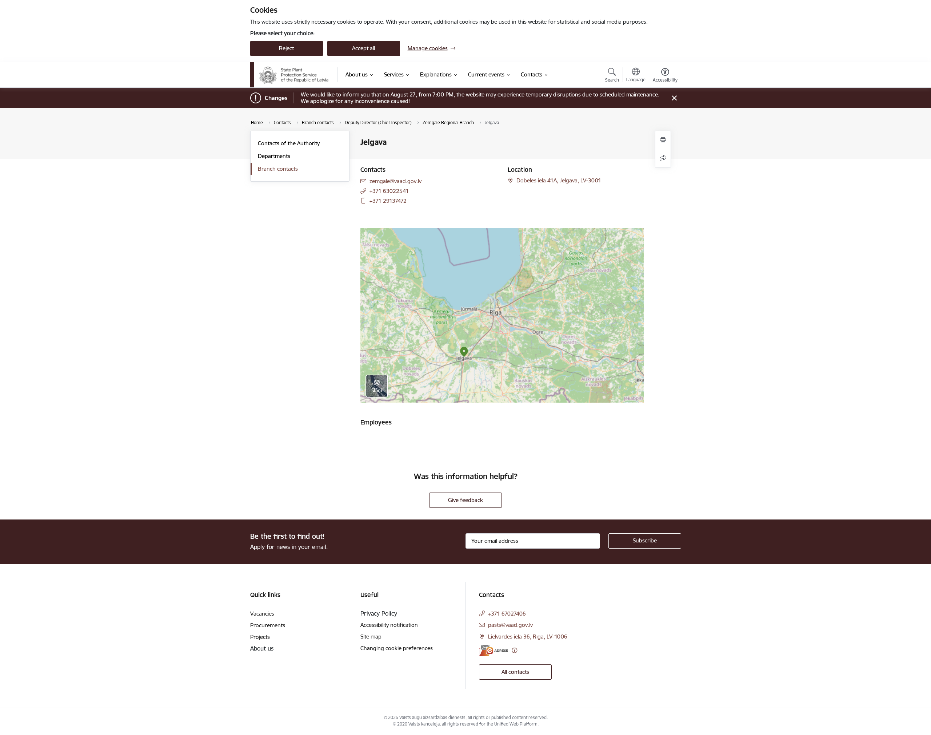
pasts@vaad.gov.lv (510, 624)
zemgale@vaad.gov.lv (395, 181)
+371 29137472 (388, 200)
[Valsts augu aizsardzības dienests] (294, 75)
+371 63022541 (389, 190)
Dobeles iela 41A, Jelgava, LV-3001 (558, 180)
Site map (370, 636)
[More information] (514, 650)
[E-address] (493, 650)
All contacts (515, 671)
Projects (260, 636)
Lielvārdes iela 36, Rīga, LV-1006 (527, 636)
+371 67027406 (507, 613)
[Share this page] (663, 158)
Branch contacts (278, 168)
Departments (274, 156)
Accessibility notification (389, 624)
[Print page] (663, 140)
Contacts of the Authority (289, 143)
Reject (286, 48)
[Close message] (674, 98)
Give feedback (465, 500)
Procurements (267, 625)
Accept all (363, 48)
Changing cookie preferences (396, 648)
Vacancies (262, 613)
